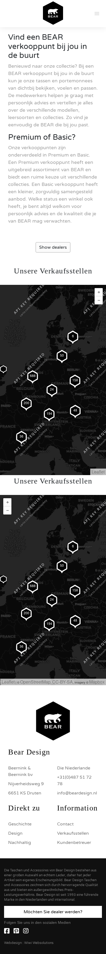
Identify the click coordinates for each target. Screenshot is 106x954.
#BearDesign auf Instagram (53, 666)
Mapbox (97, 682)
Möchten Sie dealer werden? (53, 912)
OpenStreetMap (35, 682)
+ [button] (99, 292)
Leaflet (98, 472)
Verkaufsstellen (73, 833)
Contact (65, 824)
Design (15, 833)
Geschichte (20, 824)
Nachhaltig (19, 842)
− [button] (99, 300)
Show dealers (53, 247)
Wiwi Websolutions (39, 943)
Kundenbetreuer (74, 842)
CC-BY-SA (62, 682)
